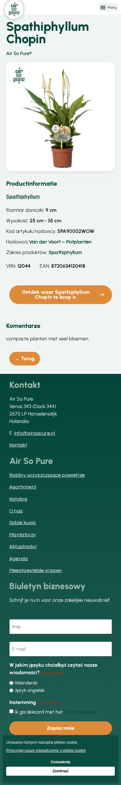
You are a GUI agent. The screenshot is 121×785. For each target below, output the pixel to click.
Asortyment (23, 486)
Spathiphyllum (65, 252)
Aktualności (23, 546)
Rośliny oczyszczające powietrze (47, 475)
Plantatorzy (22, 534)
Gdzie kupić (22, 522)
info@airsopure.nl (34, 433)
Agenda (18, 558)
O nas (16, 510)
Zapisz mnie (60, 728)
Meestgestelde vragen (35, 570)
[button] (108, 7)
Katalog (18, 499)
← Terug (24, 358)
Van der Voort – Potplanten (60, 241)
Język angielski (30, 690)
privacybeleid (80, 712)
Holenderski (26, 683)
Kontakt (18, 444)
